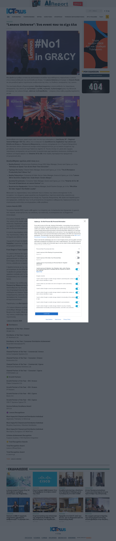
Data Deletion (49, 319)
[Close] (85, 221)
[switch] (78, 252)
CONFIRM (47, 313)
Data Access (58, 319)
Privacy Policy (67, 319)
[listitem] (58, 249)
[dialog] (58, 270)
